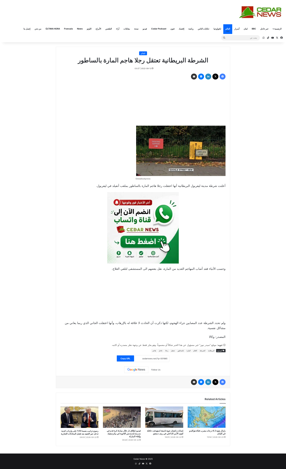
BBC (254, 28)
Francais (68, 28)
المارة (189, 351)
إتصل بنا (27, 28)
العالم (227, 28)
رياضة (191, 28)
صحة (136, 28)
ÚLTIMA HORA (53, 28)
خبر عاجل (264, 28)
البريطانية (211, 351)
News (80, 28)
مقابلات (126, 28)
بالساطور (181, 351)
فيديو (145, 28)
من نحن (38, 28)
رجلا (166, 351)
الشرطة (202, 351)
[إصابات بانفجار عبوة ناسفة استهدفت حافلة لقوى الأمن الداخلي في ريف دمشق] (164, 417)
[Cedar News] (261, 12)
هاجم (154, 351)
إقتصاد (181, 28)
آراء (117, 28)
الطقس (108, 28)
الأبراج (98, 28)
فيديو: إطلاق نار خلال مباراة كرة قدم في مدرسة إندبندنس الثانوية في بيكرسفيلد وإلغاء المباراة (124, 433)
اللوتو (89, 28)
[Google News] (136, 369)
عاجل (161, 351)
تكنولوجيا (217, 28)
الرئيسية (278, 28)
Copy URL (125, 358)
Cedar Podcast (158, 28)
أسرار (237, 28)
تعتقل (173, 351)
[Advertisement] (143, 103)
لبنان (246, 28)
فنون (172, 28)
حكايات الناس (203, 28)
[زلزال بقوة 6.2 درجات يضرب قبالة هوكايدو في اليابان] (207, 417)
